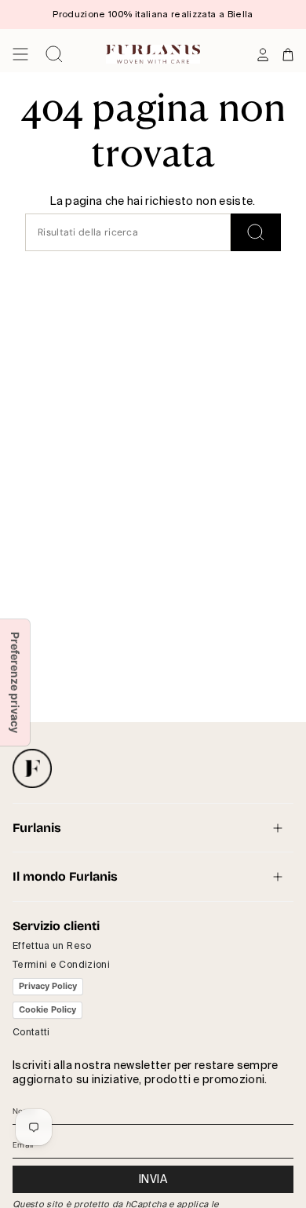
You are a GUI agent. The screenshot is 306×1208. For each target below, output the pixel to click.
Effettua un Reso (52, 946)
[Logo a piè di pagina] (32, 768)
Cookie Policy (47, 1009)
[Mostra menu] (20, 54)
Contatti (31, 1032)
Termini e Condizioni (61, 964)
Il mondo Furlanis (65, 876)
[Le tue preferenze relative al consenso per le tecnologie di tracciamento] (15, 682)
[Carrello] (288, 54)
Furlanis (37, 827)
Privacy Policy (48, 985)
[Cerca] (256, 232)
